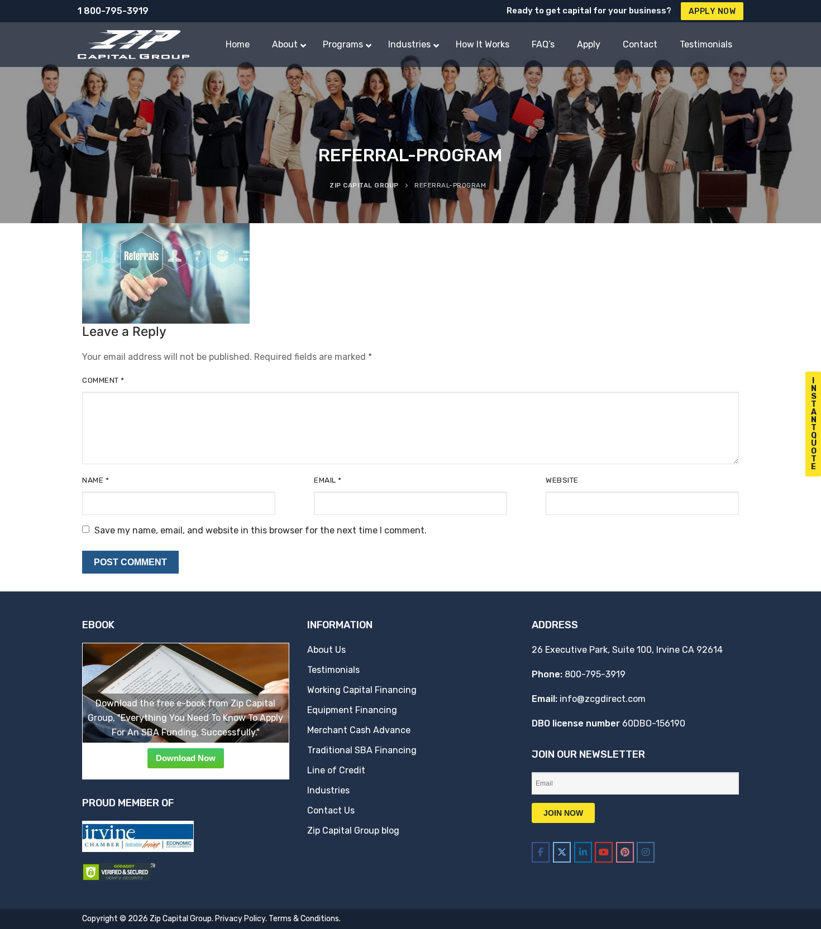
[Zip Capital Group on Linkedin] (583, 852)
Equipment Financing (352, 710)
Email (328, 479)
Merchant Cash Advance (358, 730)
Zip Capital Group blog (353, 830)
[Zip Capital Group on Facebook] (541, 852)
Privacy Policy (240, 918)
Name (95, 479)
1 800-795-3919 (113, 11)
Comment (103, 380)
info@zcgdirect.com (603, 699)
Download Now (186, 758)
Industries (328, 790)
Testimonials (333, 670)
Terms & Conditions (304, 918)
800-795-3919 (595, 674)
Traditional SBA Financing (362, 750)
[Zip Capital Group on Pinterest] (625, 852)
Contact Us (331, 810)
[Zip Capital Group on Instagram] (646, 852)
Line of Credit (336, 770)
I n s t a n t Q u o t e (814, 423)
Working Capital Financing (362, 690)
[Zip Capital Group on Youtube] (604, 852)
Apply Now (712, 11)
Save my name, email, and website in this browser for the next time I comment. (260, 530)
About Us (326, 649)
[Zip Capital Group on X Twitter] (562, 852)
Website (562, 479)
